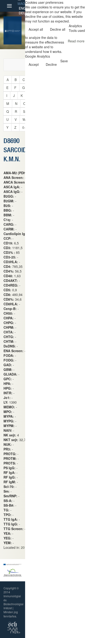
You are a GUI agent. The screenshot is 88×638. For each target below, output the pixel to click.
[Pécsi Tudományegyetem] (16, 30)
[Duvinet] (13, 630)
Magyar (24, 3)
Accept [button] (34, 64)
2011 (24, 547)
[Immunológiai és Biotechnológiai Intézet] (8, 30)
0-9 (24, 127)
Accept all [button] (36, 29)
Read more (76, 41)
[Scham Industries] (12, 624)
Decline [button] (51, 64)
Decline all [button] (57, 29)
